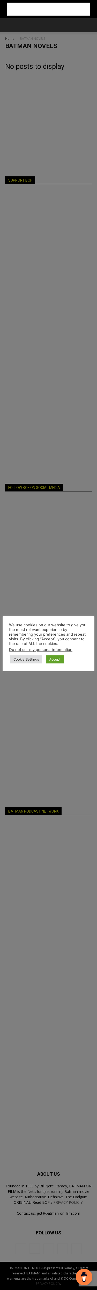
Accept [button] (55, 659)
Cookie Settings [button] (26, 659)
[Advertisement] (48, 9)
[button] (9, 25)
